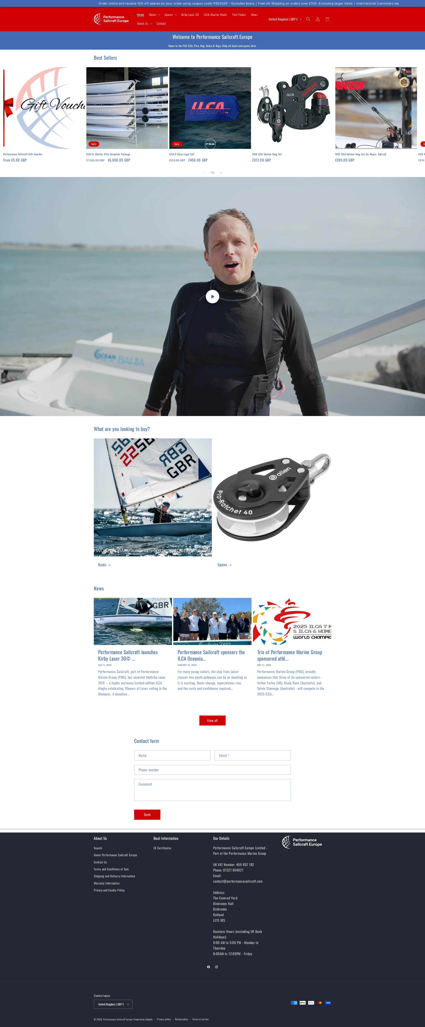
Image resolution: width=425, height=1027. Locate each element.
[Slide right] (221, 172)
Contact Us (100, 862)
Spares (222, 564)
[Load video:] (212, 296)
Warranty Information (107, 883)
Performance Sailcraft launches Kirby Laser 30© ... (128, 655)
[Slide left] (204, 172)
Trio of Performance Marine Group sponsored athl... (289, 655)
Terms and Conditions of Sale (111, 869)
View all (212, 720)
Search (98, 848)
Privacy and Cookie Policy (109, 890)
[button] (154, 14)
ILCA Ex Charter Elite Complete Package (108, 154)
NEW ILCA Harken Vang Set (267, 154)
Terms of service (200, 1019)
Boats (102, 564)
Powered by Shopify (143, 1019)
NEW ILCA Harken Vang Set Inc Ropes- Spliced (360, 154)
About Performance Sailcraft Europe (115, 855)
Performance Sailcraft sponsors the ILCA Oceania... (211, 655)
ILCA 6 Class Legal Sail (182, 154)
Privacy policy (164, 1019)
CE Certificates (163, 848)
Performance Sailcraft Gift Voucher (22, 154)
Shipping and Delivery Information (114, 876)
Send (147, 814)
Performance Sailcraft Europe (117, 1019)
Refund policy (181, 1019)
